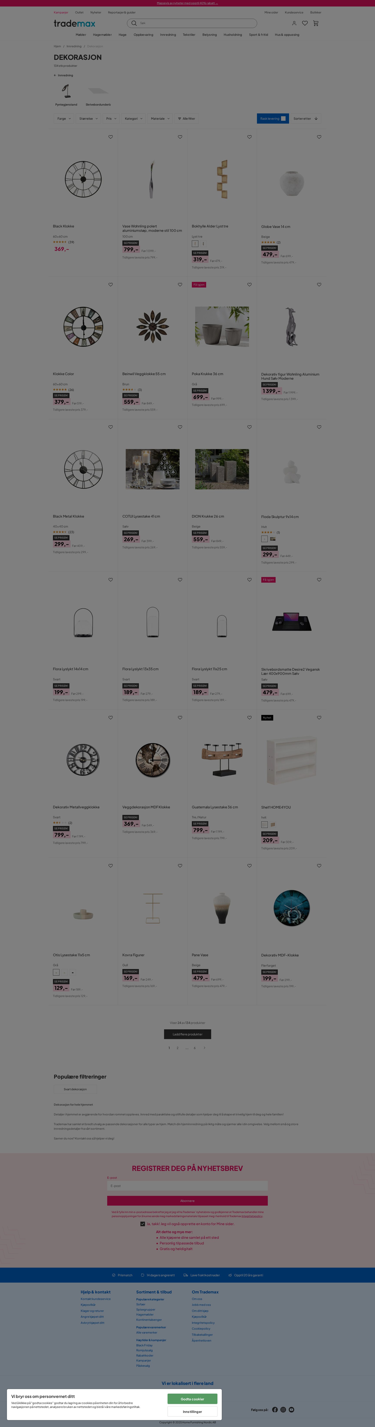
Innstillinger (192, 1411)
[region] (114, 1404)
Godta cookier (192, 1399)
